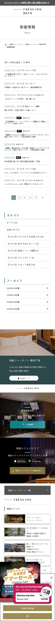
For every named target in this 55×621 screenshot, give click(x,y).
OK (27, 616)
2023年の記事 (13, 308)
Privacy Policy (29, 602)
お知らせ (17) (13, 229)
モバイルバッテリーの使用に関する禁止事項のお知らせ (26, 2)
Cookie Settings (27, 608)
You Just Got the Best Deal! (30, 580)
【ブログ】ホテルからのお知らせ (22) (25, 236)
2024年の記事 (13, 301)
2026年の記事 (13, 288)
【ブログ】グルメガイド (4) (20, 257)
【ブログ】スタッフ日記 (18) (21, 264)
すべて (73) (12, 222)
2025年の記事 (13, 294)
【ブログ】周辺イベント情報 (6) (23, 250)
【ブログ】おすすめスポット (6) (23, 243)
